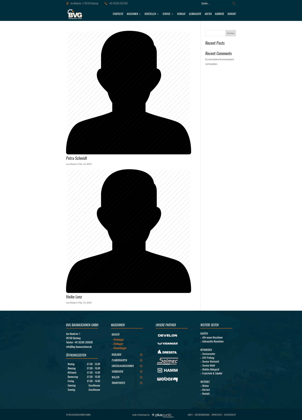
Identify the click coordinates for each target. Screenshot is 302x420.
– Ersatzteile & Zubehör (211, 373)
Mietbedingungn (202, 414)
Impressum (217, 414)
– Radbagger (117, 343)
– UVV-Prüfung (207, 357)
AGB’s (190, 414)
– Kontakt (205, 393)
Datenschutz (230, 414)
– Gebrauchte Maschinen (212, 341)
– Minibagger (118, 339)
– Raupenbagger (119, 348)
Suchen (230, 33)
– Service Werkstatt (209, 361)
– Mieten (204, 385)
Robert (73, 164)
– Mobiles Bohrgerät (209, 369)
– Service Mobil (207, 365)
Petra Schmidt (76, 158)
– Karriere (205, 389)
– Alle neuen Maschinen (211, 337)
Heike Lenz (74, 297)
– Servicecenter (207, 354)
